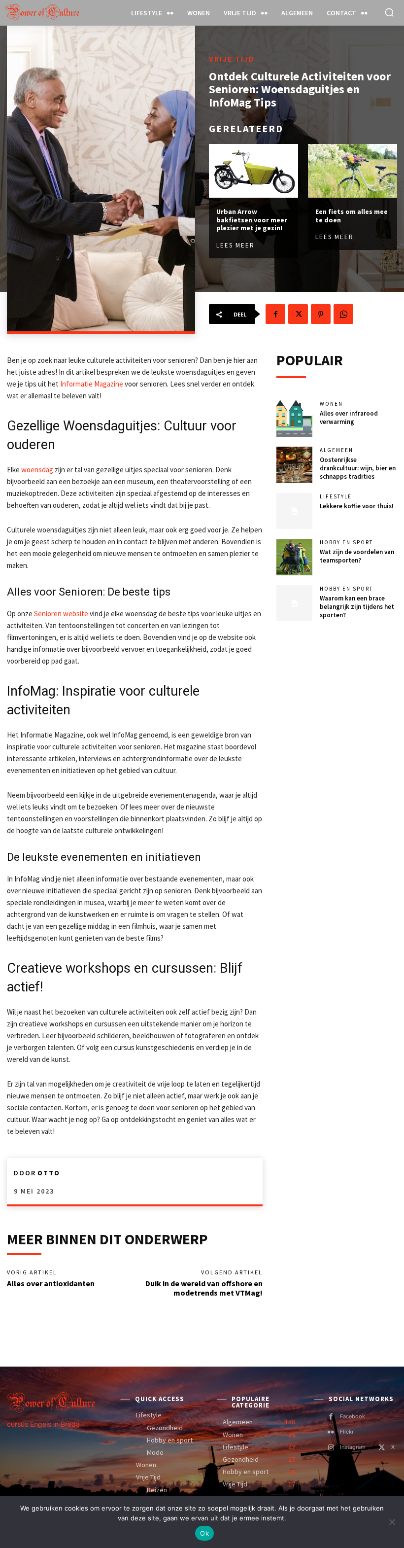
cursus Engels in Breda (43, 1424)
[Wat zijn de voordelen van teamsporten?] (294, 557)
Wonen (331, 404)
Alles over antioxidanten (51, 1283)
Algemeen (336, 450)
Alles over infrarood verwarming (349, 417)
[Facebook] (275, 314)
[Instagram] (331, 1448)
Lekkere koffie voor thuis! (357, 506)
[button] (389, 12)
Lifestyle (336, 496)
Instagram (353, 1446)
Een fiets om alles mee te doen (351, 215)
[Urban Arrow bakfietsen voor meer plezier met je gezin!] (253, 171)
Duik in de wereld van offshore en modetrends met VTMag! (204, 1288)
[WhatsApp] (343, 314)
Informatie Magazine (91, 383)
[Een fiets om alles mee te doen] (352, 171)
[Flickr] (331, 1432)
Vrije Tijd (232, 59)
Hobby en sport (346, 542)
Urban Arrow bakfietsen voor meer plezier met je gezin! (251, 220)
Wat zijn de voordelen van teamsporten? (357, 556)
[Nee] (392, 1522)
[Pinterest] (321, 314)
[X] (298, 314)
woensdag (37, 469)
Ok (204, 1533)
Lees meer (235, 245)
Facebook (352, 1416)
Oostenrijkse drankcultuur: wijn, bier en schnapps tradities (358, 468)
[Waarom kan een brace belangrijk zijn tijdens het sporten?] (294, 603)
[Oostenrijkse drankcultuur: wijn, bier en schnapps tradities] (294, 465)
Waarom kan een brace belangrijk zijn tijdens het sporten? (357, 606)
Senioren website (61, 613)
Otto (48, 1172)
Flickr (347, 1431)
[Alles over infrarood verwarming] (294, 418)
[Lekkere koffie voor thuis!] (294, 511)
